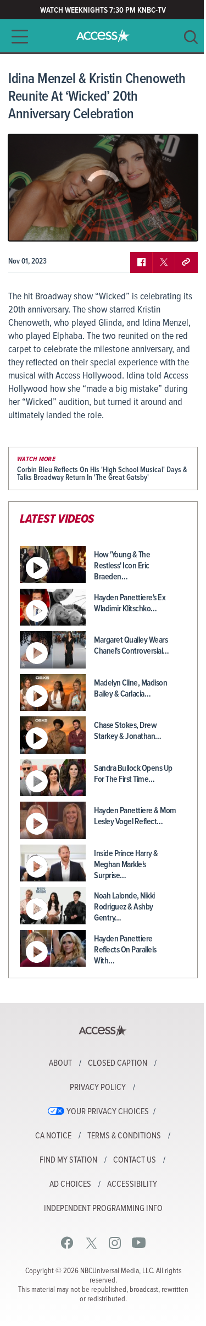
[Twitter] (91, 1242)
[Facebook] (67, 1242)
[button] (16, 36)
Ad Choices (70, 1184)
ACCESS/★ (103, 35)
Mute (48, 224)
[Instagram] (115, 1242)
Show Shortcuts (142, 224)
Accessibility (132, 1184)
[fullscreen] (175, 224)
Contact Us (134, 1160)
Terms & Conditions (124, 1136)
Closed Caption (117, 1063)
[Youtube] (139, 1242)
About (60, 1063)
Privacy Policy (98, 1087)
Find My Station (68, 1160)
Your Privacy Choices (107, 1111)
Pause (30, 224)
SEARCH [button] (191, 37)
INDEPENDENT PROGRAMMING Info (103, 1208)
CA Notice (53, 1136)
